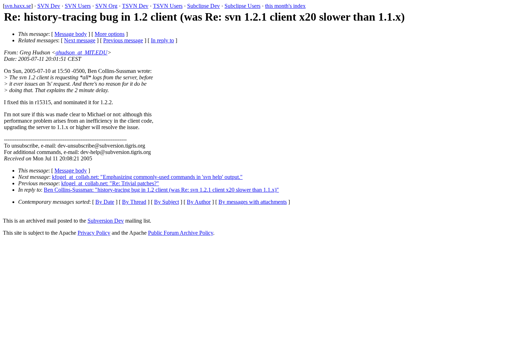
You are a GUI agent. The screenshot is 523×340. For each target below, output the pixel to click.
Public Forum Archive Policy (180, 233)
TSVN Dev (135, 6)
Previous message (123, 40)
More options (110, 34)
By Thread (134, 202)
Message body (70, 34)
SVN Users (78, 6)
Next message (79, 40)
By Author (199, 202)
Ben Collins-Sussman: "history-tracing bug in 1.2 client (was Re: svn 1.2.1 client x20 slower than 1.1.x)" (161, 190)
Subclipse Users (242, 6)
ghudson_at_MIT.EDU (81, 52)
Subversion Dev (106, 221)
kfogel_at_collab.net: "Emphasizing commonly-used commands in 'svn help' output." (147, 177)
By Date (104, 202)
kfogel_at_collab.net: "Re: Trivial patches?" (110, 183)
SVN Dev (48, 6)
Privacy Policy (94, 233)
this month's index (285, 6)
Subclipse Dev (203, 6)
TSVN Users (168, 6)
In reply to (162, 40)
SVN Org (106, 6)
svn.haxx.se (18, 6)
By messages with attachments (252, 202)
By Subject (166, 202)
